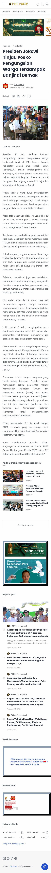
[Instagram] (8, 858)
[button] (37, 4)
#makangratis (17, 761)
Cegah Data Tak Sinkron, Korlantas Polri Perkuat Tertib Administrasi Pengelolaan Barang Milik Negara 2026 (26, 701)
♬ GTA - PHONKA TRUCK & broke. (29, 763)
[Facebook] (4, 858)
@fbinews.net (17, 759)
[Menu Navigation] (4, 4)
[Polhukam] (42, 11)
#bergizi (28, 761)
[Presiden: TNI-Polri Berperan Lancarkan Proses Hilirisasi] (13, 476)
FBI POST (13, 866)
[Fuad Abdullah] (19, 85)
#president (29, 759)
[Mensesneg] (18, 11)
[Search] (42, 4)
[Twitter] (12, 858)
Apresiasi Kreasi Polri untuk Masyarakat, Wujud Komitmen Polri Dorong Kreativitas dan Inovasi (26, 681)
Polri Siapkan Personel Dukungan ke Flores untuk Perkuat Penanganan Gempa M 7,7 (26, 660)
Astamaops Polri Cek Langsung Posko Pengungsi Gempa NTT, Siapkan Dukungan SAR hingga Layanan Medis (27, 632)
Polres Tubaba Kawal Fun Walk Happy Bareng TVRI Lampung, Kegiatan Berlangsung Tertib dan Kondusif (27, 722)
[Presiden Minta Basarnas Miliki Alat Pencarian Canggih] (13, 490)
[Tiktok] (15, 858)
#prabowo (40, 759)
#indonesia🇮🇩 (39, 761)
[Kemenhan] (30, 11)
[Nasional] (6, 11)
